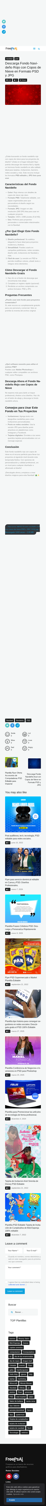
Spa (11, 1415)
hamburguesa (22, 1370)
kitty (30, 1374)
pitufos (12, 1392)
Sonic (29, 1410)
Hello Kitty (14, 1374)
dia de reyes (15, 1361)
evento (22, 1365)
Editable (13, 1365)
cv (10, 1356)
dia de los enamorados (24, 1356)
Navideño (20, 720)
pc (29, 1388)
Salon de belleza (16, 1401)
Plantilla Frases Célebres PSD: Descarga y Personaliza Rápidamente (21, 927)
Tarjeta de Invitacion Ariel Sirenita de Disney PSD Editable (21, 1182)
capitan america (16, 1347)
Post (20, 1392)
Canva (25, 1343)
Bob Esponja (15, 1343)
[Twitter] (4, 22)
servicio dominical (17, 1410)
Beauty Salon (24, 1339)
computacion (15, 1352)
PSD (16, 59)
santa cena (30, 1401)
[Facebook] (4, 27)
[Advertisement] (23, 23)
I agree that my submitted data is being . (24, 1283)
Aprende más (18, 1494)
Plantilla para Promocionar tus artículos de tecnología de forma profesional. (23, 1113)
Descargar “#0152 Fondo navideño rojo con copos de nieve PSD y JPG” (22, 529)
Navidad (9, 59)
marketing (22, 1379)
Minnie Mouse (26, 1383)
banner (12, 1339)
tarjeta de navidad (17, 1428)
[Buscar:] (23, 1312)
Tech (29, 1428)
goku (12, 1370)
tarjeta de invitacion (17, 1424)
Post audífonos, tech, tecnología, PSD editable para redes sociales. (22, 837)
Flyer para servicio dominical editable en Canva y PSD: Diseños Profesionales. (22, 882)
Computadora (28, 1352)
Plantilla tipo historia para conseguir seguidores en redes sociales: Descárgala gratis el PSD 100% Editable (23, 1024)
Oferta (22, 1388)
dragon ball (27, 1361)
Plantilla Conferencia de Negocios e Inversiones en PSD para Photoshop (23, 1069)
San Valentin (15, 1406)
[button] (34, 48)
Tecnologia (14, 1432)
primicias (28, 1392)
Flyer (30, 1365)
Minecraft (13, 1383)
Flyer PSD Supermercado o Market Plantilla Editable (21, 979)
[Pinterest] (9, 1476)
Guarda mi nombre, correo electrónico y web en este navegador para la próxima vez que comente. (24, 1259)
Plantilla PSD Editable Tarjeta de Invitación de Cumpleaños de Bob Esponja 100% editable (23, 1228)
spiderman (20, 1415)
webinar (24, 1432)
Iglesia (23, 1374)
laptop (12, 1379)
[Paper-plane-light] (4, 32)
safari (31, 1397)
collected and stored (16, 1285)
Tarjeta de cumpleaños (19, 1419)
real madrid (21, 1397)
